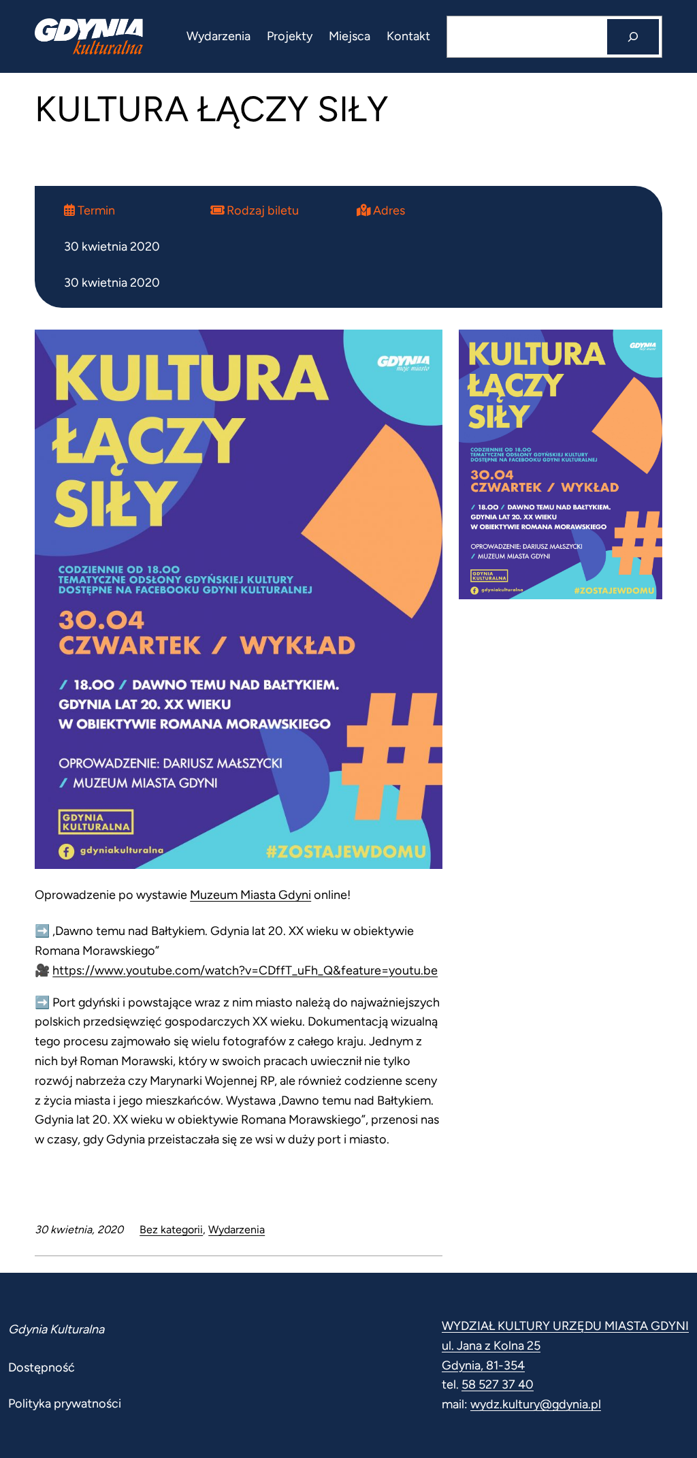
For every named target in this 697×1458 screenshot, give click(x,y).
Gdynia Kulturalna (56, 1329)
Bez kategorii (171, 1229)
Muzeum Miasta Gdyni (250, 894)
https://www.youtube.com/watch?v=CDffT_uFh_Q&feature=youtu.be (245, 970)
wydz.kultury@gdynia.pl (535, 1404)
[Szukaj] (633, 36)
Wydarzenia (236, 1229)
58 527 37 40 (497, 1384)
